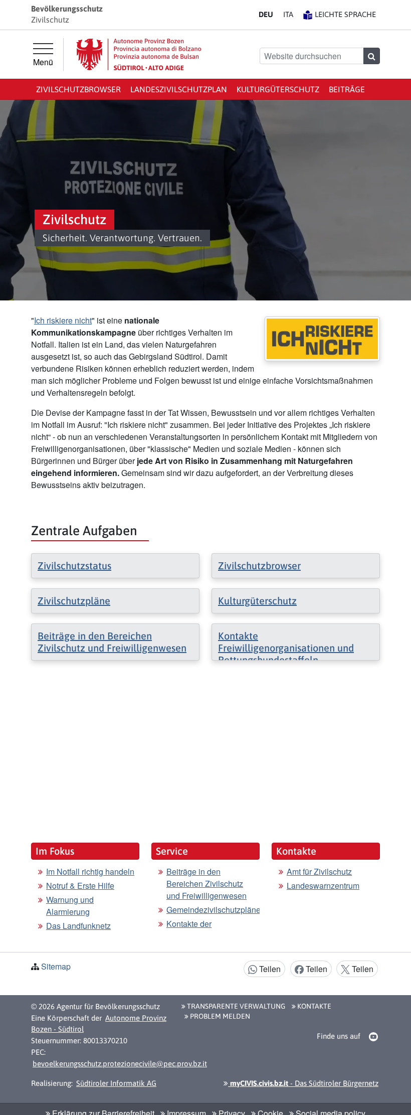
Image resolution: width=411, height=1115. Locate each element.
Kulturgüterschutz (278, 89)
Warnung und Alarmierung (70, 905)
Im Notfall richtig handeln (90, 871)
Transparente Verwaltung (235, 1006)
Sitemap (56, 966)
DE (266, 14)
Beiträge (347, 89)
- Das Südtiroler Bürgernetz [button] (303, 1083)
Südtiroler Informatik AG (116, 1083)
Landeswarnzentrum (323, 885)
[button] (373, 1037)
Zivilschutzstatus (74, 565)
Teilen (269, 969)
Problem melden (219, 1016)
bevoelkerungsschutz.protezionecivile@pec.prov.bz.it (120, 1063)
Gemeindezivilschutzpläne (213, 909)
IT (288, 14)
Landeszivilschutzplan (178, 89)
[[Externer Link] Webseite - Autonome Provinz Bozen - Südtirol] (139, 54)
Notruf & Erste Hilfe (80, 885)
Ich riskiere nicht (63, 320)
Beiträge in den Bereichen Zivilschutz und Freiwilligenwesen (112, 642)
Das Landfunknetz (78, 925)
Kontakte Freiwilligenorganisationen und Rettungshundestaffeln (286, 648)
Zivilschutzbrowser (78, 89)
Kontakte (313, 1006)
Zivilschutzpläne (74, 600)
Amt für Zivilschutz (319, 871)
